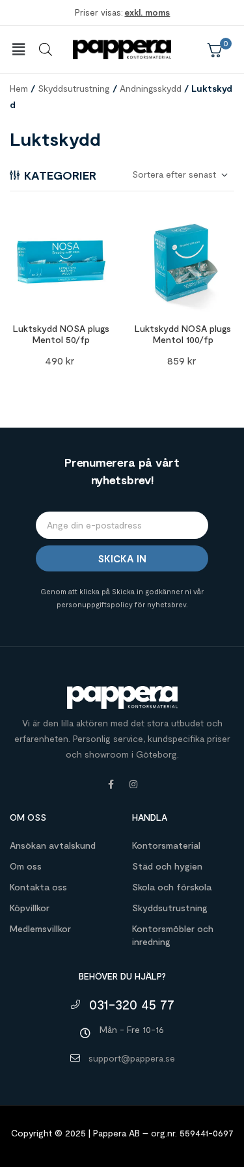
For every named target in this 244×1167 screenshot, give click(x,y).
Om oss (26, 866)
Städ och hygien (167, 866)
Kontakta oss (38, 886)
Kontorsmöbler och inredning (172, 935)
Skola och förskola (171, 886)
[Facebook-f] (111, 784)
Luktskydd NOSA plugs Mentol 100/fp (183, 334)
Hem (19, 88)
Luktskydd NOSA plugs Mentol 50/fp (61, 334)
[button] (18, 49)
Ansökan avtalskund (53, 845)
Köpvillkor (29, 907)
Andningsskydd (151, 88)
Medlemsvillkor (40, 928)
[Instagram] (133, 784)
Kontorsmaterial (166, 845)
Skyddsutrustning (74, 88)
